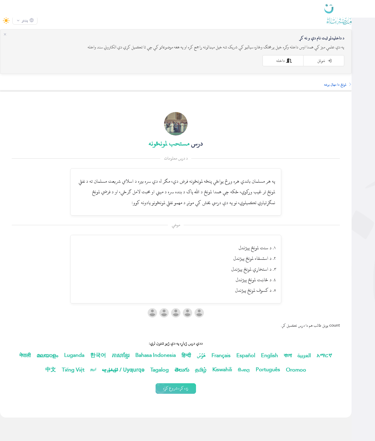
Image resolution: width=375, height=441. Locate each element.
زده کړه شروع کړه (187, 400)
